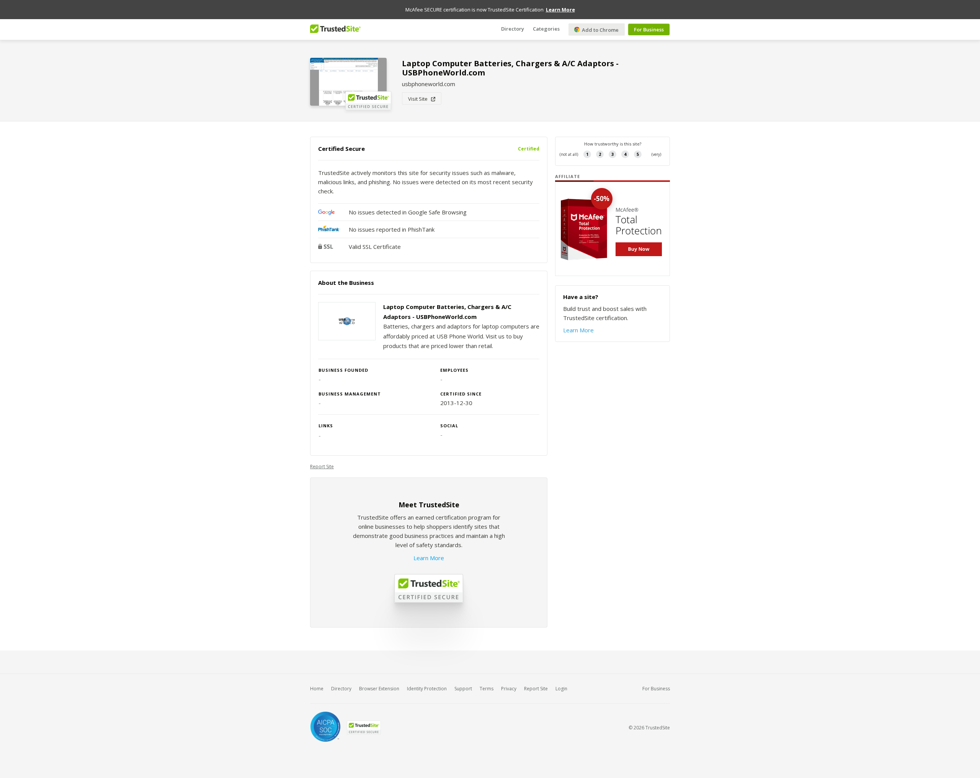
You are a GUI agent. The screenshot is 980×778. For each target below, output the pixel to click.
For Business (649, 29)
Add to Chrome (600, 29)
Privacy (508, 688)
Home (316, 688)
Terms (486, 688)
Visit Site (419, 98)
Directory (512, 28)
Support (463, 688)
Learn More (428, 558)
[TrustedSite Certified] (363, 728)
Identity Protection (427, 688)
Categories (546, 28)
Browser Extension (379, 688)
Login (561, 688)
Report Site (322, 466)
